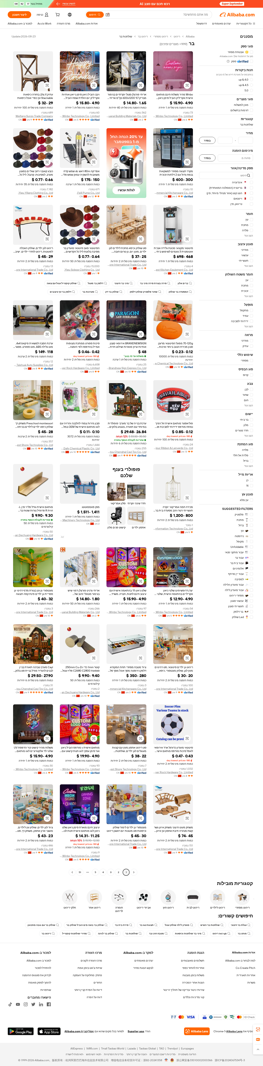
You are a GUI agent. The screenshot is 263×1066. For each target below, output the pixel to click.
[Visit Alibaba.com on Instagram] (25, 1004)
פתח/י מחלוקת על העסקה (87, 975)
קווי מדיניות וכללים (193, 997)
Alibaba (190, 36)
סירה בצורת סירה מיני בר (153, 283)
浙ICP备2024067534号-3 (230, 1060)
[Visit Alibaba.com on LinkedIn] (41, 1004)
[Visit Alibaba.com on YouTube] (18, 1004)
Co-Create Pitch (245, 967)
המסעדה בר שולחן (178, 291)
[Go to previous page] (133, 872)
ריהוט (177, 36)
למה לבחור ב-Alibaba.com (240, 960)
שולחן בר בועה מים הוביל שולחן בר (85, 925)
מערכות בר (88, 291)
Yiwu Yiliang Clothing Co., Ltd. (35, 192)
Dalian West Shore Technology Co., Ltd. (33, 444)
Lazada (131, 1048)
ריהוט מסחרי (160, 36)
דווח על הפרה (94, 997)
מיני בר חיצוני (121, 283)
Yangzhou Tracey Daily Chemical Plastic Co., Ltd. (80, 448)
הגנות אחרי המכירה (193, 982)
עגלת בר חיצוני (239, 925)
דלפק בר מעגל (95, 283)
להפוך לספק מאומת (39, 982)
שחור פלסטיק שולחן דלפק (143, 291)
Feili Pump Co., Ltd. (88, 192)
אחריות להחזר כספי (193, 967)
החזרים (98, 982)
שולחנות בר (131, 933)
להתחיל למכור (43, 967)
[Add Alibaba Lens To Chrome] (197, 1031)
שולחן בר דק (112, 291)
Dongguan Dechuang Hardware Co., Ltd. (33, 535)
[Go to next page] (72, 872)
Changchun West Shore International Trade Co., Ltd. (126, 264)
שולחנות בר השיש (210, 925)
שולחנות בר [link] (125, 36)
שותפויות (45, 989)
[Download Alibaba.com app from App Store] (49, 1031)
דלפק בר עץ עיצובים (60, 291)
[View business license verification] (166, 1060)
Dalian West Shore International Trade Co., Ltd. (33, 269)
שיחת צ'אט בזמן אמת (90, 967)
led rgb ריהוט (220, 933)
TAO (161, 1048)
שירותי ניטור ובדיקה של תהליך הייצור (183, 989)
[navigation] (226, 454)
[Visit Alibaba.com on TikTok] (10, 1004)
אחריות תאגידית (246, 975)
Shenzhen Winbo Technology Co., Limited (173, 116)
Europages (187, 1048)
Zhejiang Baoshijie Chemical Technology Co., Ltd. (173, 363)
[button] (107, 14)
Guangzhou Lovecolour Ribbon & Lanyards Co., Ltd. (173, 448)
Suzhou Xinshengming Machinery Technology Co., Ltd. (80, 520)
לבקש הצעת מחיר (143, 967)
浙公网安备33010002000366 (194, 1060)
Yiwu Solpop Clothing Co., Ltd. (82, 269)
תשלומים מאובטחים (192, 960)
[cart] (57, 15)
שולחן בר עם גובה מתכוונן (41, 925)
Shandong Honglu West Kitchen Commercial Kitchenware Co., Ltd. (173, 192)
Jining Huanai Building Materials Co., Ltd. (126, 116)
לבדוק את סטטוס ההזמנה (36, 975)
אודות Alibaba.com (243, 952)
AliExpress (76, 1048)
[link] (258, 1029)
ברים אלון (183, 283)
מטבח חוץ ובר (156, 933)
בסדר (207, 140)
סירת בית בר (121, 925)
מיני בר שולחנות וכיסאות (188, 933)
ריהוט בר (143, 36)
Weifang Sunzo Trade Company (34, 116)
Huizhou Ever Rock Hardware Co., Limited (80, 368)
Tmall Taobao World (112, 1048)
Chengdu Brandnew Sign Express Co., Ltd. (126, 368)
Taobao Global (147, 1048)
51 (80, 872)
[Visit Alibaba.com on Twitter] (33, 1004)
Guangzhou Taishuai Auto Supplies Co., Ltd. (33, 364)
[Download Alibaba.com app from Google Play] (21, 1031)
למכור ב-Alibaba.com (39, 960)
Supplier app (136, 1031)
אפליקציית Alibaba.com (79, 1031)
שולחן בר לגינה (106, 933)
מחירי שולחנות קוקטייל (74, 933)
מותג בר (242, 933)
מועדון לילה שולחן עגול (177, 925)
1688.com (92, 1048)
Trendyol (172, 1048)
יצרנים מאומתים (143, 960)
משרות (251, 982)
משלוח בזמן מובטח (193, 975)
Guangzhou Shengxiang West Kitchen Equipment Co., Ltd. (173, 269)
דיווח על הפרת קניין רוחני (88, 989)
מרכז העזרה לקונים (91, 960)
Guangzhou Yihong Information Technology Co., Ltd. (173, 528)
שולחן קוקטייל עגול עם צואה (62, 283)
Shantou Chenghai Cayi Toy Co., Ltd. (126, 451)
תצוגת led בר (147, 925)
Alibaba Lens (234, 1031)
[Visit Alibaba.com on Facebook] (48, 1004)
